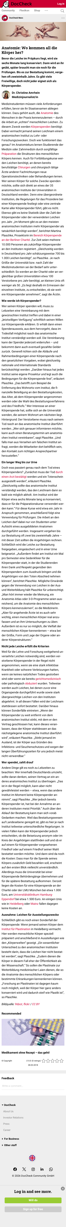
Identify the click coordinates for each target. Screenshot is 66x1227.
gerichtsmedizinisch (48, 678)
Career (6, 1130)
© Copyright (7, 1061)
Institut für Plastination (16, 929)
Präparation (9, 153)
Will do (33, 1200)
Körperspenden (41, 126)
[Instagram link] (33, 1169)
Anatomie (47, 113)
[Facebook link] (15, 1169)
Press (6, 1123)
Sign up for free (33, 1209)
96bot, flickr (22, 1004)
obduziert (31, 683)
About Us (8, 1111)
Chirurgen (24, 167)
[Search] (61, 10)
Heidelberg (17, 903)
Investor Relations (13, 1117)
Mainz (34, 903)
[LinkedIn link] (42, 1169)
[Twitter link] (24, 1169)
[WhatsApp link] (51, 1169)
